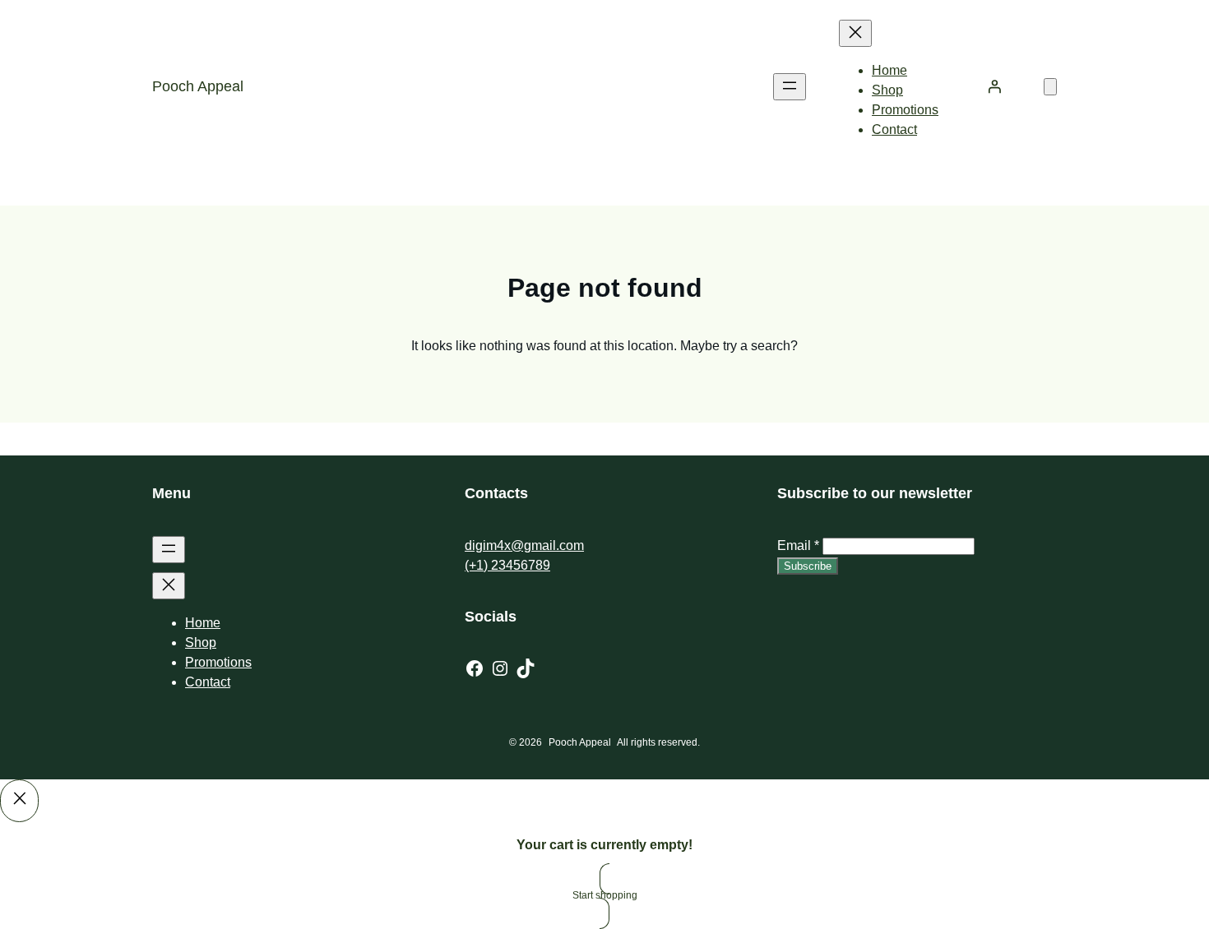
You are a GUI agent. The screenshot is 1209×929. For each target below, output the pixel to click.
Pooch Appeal (197, 86)
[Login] (994, 86)
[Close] (19, 800)
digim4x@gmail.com (524, 545)
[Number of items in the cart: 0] (1050, 86)
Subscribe (807, 566)
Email (798, 545)
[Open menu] (789, 86)
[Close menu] (855, 33)
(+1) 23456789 (507, 565)
